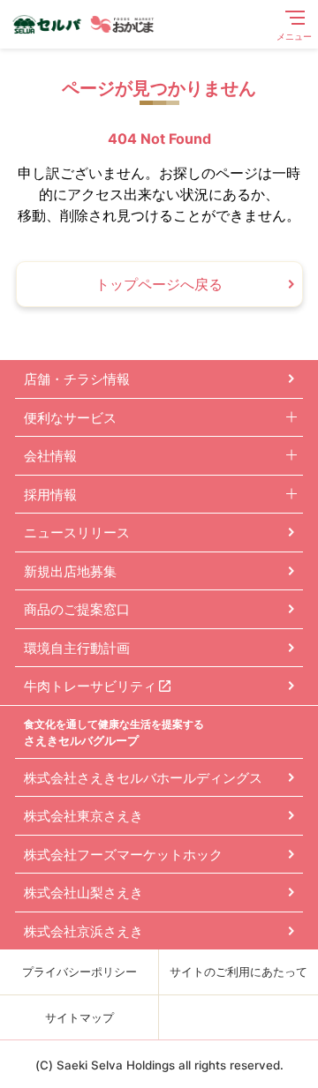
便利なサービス (70, 417)
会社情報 (50, 455)
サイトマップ (79, 1017)
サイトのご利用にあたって (238, 971)
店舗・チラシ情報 (77, 379)
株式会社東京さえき (83, 815)
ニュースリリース (77, 532)
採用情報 (50, 494)
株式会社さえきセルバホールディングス (143, 777)
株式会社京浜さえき (83, 931)
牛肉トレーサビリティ (90, 686)
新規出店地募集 (70, 571)
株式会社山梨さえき (83, 892)
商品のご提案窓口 (77, 609)
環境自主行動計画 (77, 648)
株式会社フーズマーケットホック (123, 854)
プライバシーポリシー (79, 971)
